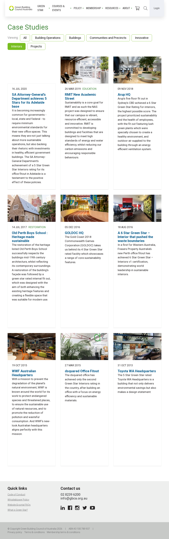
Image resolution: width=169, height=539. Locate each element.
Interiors (16, 46)
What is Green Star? (18, 510)
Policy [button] (78, 8)
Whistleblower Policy (18, 499)
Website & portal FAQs (19, 504)
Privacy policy (15, 532)
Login (157, 8)
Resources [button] (111, 8)
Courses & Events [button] (58, 8)
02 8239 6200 (70, 495)
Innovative (142, 38)
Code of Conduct (16, 494)
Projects (36, 46)
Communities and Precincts (108, 38)
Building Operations (48, 38)
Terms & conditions (34, 532)
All (25, 38)
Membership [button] (93, 8)
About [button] (126, 8)
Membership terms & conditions (63, 532)
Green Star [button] (41, 8)
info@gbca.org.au (74, 498)
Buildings (75, 38)
